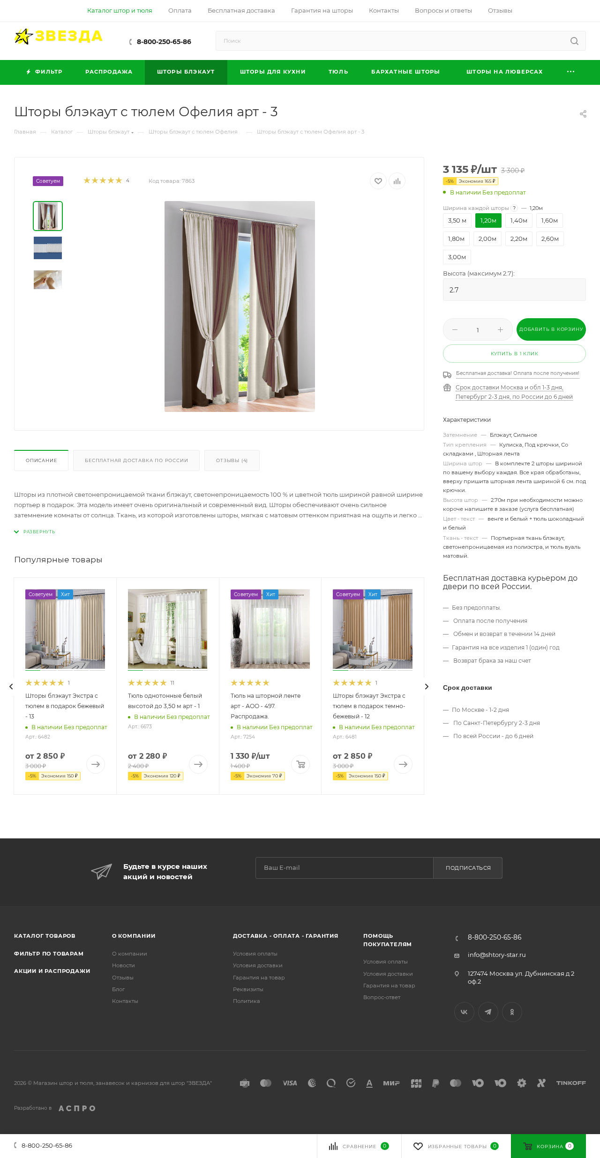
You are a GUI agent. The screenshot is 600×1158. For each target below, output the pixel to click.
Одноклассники (512, 1012)
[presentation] (11, 686)
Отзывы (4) (232, 460)
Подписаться (468, 868)
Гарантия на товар (259, 977)
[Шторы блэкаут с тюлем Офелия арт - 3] (240, 306)
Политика (246, 1001)
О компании (134, 936)
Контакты (125, 1001)
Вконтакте (464, 1012)
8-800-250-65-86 (164, 41)
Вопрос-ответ (381, 997)
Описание (41, 460)
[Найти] (574, 41)
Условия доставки (258, 965)
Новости (123, 965)
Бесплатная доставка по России (136, 460)
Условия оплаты (255, 953)
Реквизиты (248, 989)
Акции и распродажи (52, 971)
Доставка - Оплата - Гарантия (285, 936)
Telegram (488, 1012)
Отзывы (123, 977)
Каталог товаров (44, 936)
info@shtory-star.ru (497, 954)
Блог (118, 989)
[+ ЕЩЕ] (571, 72)
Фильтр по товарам (49, 953)
